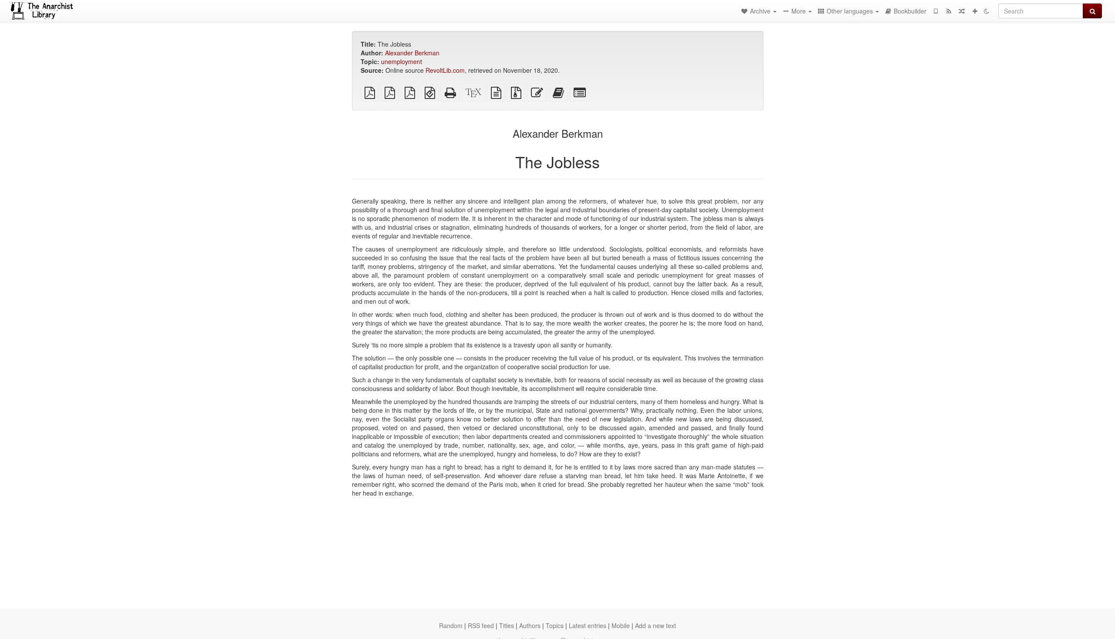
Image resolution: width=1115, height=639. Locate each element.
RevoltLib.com (445, 70)
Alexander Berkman (412, 52)
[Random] (961, 11)
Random (451, 625)
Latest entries (587, 625)
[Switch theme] (986, 11)
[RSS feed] (948, 11)
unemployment (401, 61)
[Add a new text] (974, 11)
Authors (530, 625)
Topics (555, 625)
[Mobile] (935, 11)
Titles (506, 625)
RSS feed (481, 625)
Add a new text (655, 625)
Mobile (621, 625)
